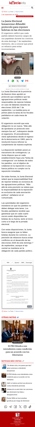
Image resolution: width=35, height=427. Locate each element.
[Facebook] (15, 406)
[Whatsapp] (6, 406)
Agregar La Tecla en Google (19, 86)
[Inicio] (17, 3)
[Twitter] (20, 406)
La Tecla (10, 11)
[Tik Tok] (30, 406)
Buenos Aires (19, 11)
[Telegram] (10, 406)
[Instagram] (25, 406)
